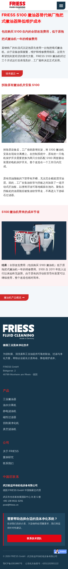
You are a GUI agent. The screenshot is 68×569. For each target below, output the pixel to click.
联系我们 (8, 463)
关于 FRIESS (11, 451)
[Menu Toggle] (61, 5)
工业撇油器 (9, 399)
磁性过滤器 (9, 417)
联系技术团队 (34, 538)
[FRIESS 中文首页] (34, 332)
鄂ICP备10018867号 (12, 563)
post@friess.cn (10, 504)
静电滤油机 (9, 411)
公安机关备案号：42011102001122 (41, 563)
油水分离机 (9, 405)
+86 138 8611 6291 (13, 501)
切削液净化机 (11, 423)
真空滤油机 (9, 429)
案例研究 (8, 457)
